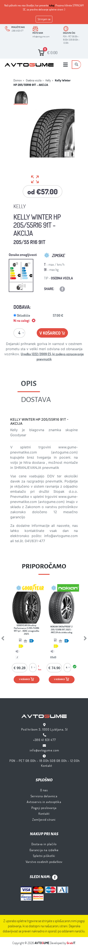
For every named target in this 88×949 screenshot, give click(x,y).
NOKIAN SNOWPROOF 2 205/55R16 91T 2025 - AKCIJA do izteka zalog (61, 629)
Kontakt (46, 765)
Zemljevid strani (44, 819)
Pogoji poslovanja (44, 808)
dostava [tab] (36, 399)
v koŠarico (52, 332)
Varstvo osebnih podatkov (44, 861)
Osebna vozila (33, 80)
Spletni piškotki (44, 856)
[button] (9, 638)
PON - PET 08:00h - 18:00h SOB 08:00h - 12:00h (44, 760)
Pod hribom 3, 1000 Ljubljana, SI (44, 729)
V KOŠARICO (26, 678)
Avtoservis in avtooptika (44, 802)
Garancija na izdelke (44, 850)
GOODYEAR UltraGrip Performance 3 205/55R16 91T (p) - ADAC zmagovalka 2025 (26, 629)
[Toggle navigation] (65, 64)
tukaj (51, 5)
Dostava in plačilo (44, 844)
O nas (44, 790)
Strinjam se (44, 19)
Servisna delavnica (44, 796)
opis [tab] (29, 383)
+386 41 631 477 (44, 740)
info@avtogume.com (44, 750)
